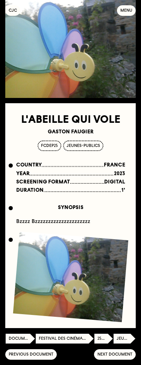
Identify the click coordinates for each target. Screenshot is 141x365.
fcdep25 (49, 145)
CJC (14, 10)
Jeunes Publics (126, 338)
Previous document (31, 354)
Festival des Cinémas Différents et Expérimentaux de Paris (66, 338)
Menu (126, 10)
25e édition (105, 338)
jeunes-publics (83, 145)
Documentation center (22, 338)
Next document (114, 354)
